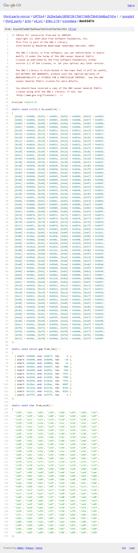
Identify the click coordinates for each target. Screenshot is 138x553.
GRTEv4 (38, 16)
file (72, 29)
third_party (13, 21)
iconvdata (69, 21)
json (132, 547)
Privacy (29, 547)
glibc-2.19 (52, 21)
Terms (38, 547)
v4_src (38, 21)
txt (124, 547)
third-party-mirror (16, 16)
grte (28, 21)
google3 (128, 16)
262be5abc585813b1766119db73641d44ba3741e (81, 16)
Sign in (131, 5)
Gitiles (20, 547)
